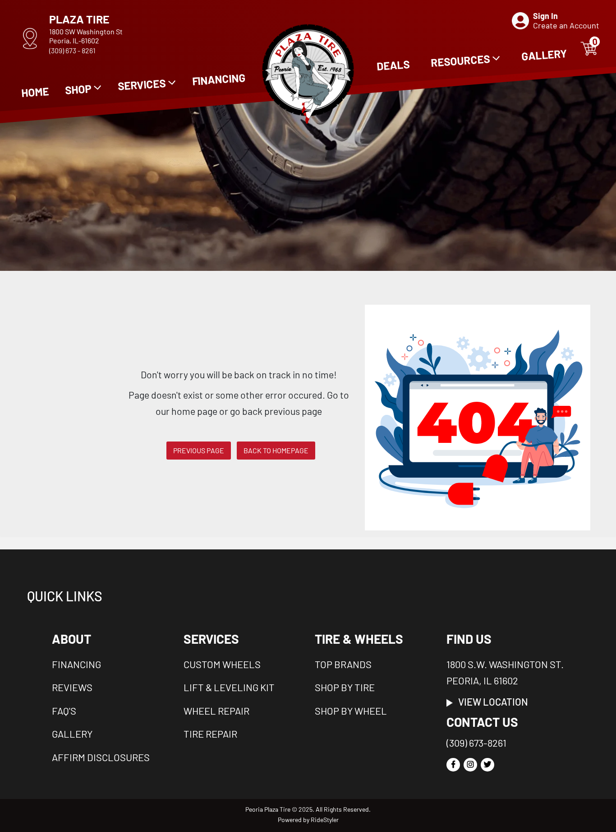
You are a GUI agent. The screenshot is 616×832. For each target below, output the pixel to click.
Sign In (545, 16)
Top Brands (343, 664)
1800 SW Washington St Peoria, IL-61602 (86, 36)
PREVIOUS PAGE (198, 450)
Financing (76, 664)
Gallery (72, 733)
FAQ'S (64, 710)
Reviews (72, 687)
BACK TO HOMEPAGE (276, 450)
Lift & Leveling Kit (229, 687)
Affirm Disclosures (101, 757)
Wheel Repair (216, 710)
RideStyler (325, 819)
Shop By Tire (345, 687)
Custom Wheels (222, 664)
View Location (490, 701)
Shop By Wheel (351, 710)
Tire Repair (210, 733)
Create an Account (566, 25)
